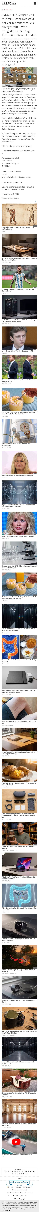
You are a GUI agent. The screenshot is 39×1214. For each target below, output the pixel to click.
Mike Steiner (25, 1196)
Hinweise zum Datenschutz (15, 1193)
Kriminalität (5, 10)
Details (33, 1209)
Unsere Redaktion (13, 1196)
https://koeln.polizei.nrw (12, 182)
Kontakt (18, 1187)
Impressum (26, 1187)
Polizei (10, 10)
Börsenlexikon (19, 1169)
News (12, 1187)
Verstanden (5, 1210)
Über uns (28, 1193)
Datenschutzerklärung (18, 1190)
